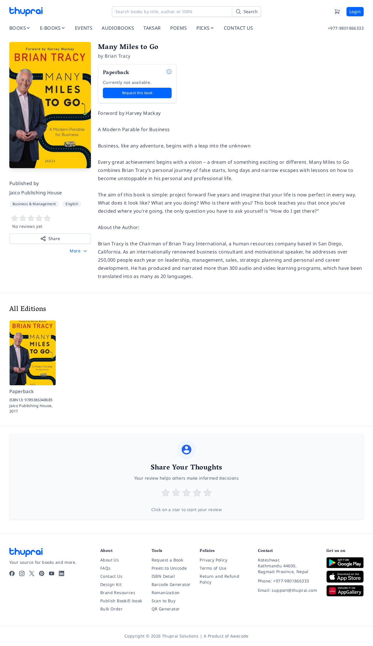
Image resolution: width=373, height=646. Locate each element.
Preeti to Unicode (169, 568)
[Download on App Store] (345, 577)
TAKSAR (152, 28)
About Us (109, 560)
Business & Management (34, 203)
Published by (24, 183)
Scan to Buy (163, 600)
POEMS (178, 28)
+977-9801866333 (346, 28)
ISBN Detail (163, 576)
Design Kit (111, 584)
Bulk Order (111, 609)
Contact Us (111, 576)
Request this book (137, 92)
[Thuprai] (26, 11)
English (72, 203)
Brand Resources (117, 592)
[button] (79, 251)
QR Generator (166, 609)
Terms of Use (213, 568)
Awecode (239, 636)
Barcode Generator (171, 584)
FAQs (105, 568)
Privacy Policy (213, 560)
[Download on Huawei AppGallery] (345, 590)
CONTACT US (238, 28)
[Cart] (337, 11)
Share (54, 238)
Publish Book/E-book (121, 600)
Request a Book (167, 560)
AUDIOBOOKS (118, 28)
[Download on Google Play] (345, 562)
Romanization (166, 592)
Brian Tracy (117, 56)
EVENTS (83, 28)
